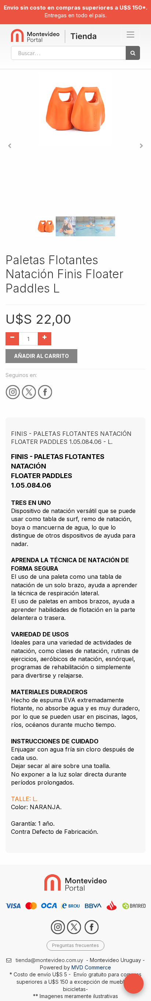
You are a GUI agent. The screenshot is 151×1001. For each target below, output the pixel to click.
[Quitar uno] (12, 338)
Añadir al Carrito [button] (41, 356)
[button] (9, 145)
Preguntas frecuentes (75, 945)
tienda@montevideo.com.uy (49, 960)
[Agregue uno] (44, 338)
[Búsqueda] (133, 53)
